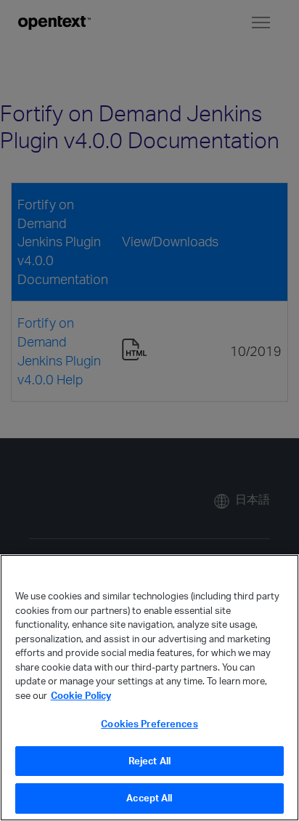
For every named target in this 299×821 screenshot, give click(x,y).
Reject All (149, 761)
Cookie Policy (81, 695)
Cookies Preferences (149, 723)
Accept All (149, 798)
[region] (149, 687)
